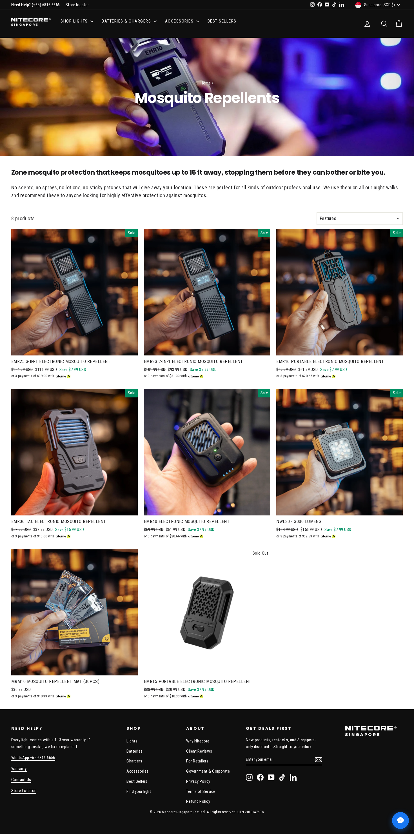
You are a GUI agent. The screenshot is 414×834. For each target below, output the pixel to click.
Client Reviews (199, 751)
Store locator (77, 4)
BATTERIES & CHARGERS (127, 21)
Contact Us (21, 779)
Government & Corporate (208, 771)
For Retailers (197, 761)
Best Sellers (222, 21)
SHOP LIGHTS (75, 21)
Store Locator (23, 790)
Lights (131, 741)
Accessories (137, 771)
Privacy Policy (198, 781)
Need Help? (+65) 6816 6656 (35, 4)
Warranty (19, 768)
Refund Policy (198, 801)
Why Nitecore (197, 741)
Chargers (134, 761)
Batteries (134, 751)
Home (206, 83)
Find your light (138, 791)
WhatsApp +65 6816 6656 (33, 757)
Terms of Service (200, 791)
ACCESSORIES (180, 21)
